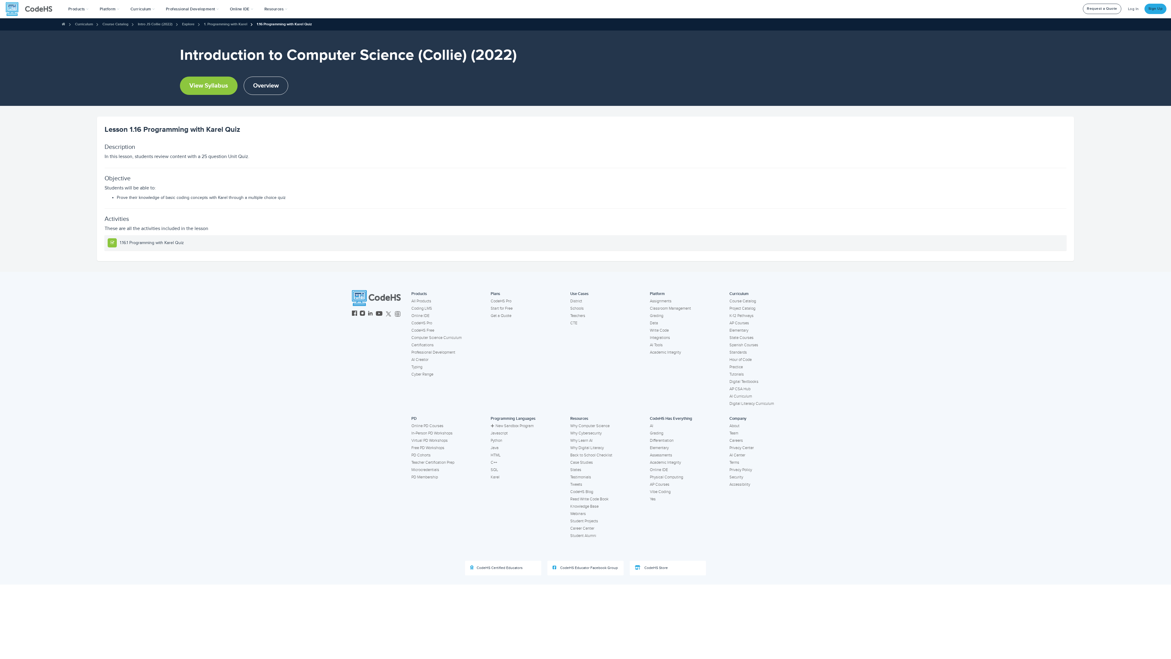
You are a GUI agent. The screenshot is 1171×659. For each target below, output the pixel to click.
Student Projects (584, 521)
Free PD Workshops (427, 447)
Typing (416, 367)
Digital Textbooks (743, 381)
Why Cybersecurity (586, 433)
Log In (1133, 9)
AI (651, 425)
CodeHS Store (655, 568)
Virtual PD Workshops (429, 440)
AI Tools (656, 345)
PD (414, 418)
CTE (573, 323)
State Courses (741, 337)
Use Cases (579, 294)
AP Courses (739, 323)
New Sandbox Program (515, 425)
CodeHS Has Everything (671, 418)
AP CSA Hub (739, 389)
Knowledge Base (584, 506)
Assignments (660, 301)
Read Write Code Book (589, 499)
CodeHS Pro (421, 323)
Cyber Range (422, 374)
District (576, 301)
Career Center (582, 528)
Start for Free (502, 308)
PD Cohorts (421, 455)
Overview (266, 85)
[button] (78, 9)
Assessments (661, 455)
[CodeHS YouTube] (379, 314)
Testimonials (580, 477)
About (734, 425)
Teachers (577, 315)
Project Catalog (742, 308)
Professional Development (433, 352)
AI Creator (419, 359)
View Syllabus (208, 85)
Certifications (422, 345)
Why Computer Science (590, 425)
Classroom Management (670, 308)
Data (654, 323)
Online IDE (420, 315)
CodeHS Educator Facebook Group (588, 568)
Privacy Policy (740, 469)
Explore (188, 24)
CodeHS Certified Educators (500, 568)
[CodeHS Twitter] (388, 314)
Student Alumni (583, 535)
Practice (736, 367)
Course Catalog (115, 24)
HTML (496, 455)
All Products (421, 301)
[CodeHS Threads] (398, 314)
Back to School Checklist (591, 455)
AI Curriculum (740, 396)
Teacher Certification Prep (432, 462)
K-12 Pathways (741, 315)
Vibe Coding (660, 491)
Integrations (660, 337)
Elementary (738, 330)
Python (496, 440)
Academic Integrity (665, 352)
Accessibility (739, 484)
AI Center (737, 455)
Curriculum (84, 24)
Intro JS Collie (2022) (155, 24)
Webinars (578, 513)
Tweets (576, 484)
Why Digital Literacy (587, 447)
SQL (494, 469)
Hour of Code (740, 359)
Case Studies (581, 462)
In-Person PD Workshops (432, 433)
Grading (656, 315)
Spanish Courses (743, 345)
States (575, 469)
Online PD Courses (427, 425)
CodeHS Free (422, 330)
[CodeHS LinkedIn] (370, 314)
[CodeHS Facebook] (354, 314)
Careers (736, 440)
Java (495, 447)
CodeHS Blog (581, 491)
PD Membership (424, 477)
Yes (653, 499)
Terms (734, 462)
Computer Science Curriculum (436, 337)
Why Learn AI (581, 440)
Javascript (499, 433)
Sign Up (1155, 8)
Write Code (659, 330)
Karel (495, 477)
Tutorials (736, 374)
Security (736, 477)
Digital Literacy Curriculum (751, 403)
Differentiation (662, 440)
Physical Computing (666, 477)
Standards (738, 352)
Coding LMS (421, 308)
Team (733, 433)
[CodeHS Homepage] (31, 9)
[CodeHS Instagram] (362, 314)
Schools (577, 308)
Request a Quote (1102, 8)
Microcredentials (425, 469)
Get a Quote (501, 315)
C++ (494, 462)
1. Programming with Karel (225, 24)
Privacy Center (741, 447)
